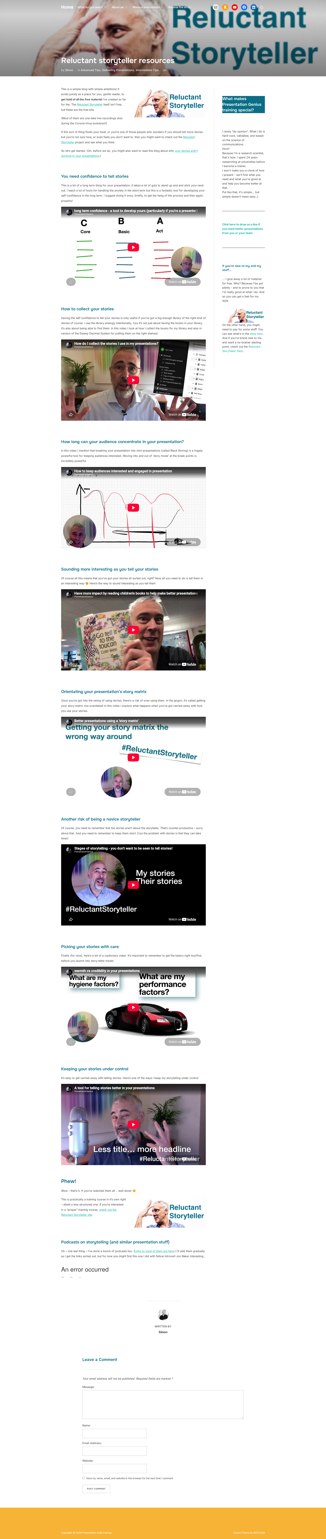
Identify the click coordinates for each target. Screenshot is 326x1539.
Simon (69, 70)
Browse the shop (179, 7)
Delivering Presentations (118, 70)
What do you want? (90, 7)
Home (67, 7)
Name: (86, 1425)
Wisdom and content (146, 7)
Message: (88, 1387)
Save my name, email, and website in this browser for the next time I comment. (130, 1478)
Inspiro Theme (241, 1532)
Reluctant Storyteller (90, 104)
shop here (256, 333)
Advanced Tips (91, 70)
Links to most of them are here (154, 1251)
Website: (87, 1460)
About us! (118, 7)
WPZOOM (259, 1532)
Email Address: (92, 1443)
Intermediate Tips (147, 70)
